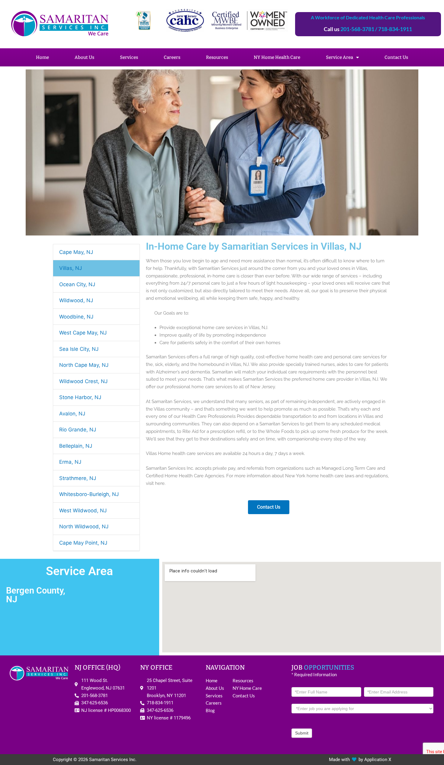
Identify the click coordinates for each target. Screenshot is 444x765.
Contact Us (396, 57)
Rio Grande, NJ (77, 430)
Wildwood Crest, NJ (83, 381)
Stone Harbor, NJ (80, 397)
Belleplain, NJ (75, 446)
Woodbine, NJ (76, 317)
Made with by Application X (360, 759)
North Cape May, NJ (83, 365)
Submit (301, 733)
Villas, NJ (70, 268)
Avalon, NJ (72, 414)
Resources (217, 57)
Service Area (339, 57)
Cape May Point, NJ (83, 543)
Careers (172, 57)
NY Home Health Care (277, 57)
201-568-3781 (357, 29)
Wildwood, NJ (76, 300)
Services (129, 57)
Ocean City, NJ (77, 284)
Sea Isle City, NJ (78, 349)
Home (42, 57)
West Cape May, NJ (83, 333)
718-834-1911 (395, 29)
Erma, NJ (70, 462)
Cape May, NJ (76, 252)
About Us (84, 57)
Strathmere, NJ (77, 478)
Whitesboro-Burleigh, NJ (89, 494)
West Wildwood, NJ (83, 510)
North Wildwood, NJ (83, 526)
